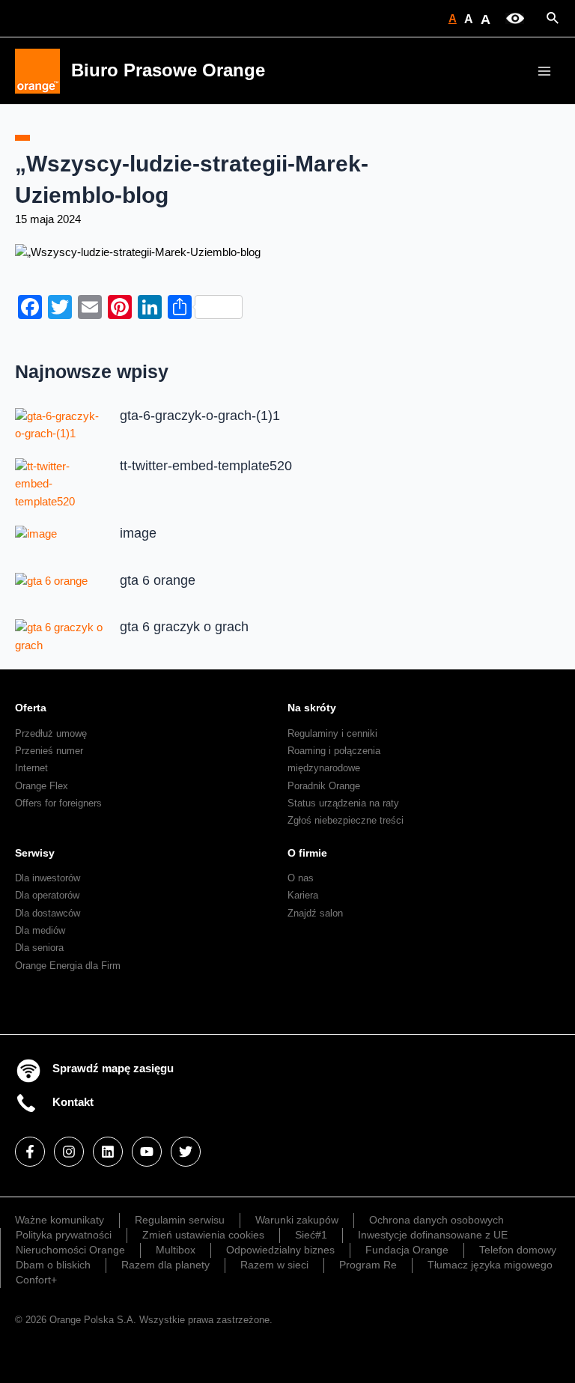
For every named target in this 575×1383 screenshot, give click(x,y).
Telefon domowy (517, 1250)
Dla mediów (40, 930)
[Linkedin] (108, 1152)
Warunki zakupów (296, 1220)
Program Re (368, 1265)
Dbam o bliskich (53, 1265)
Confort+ (36, 1280)
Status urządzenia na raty (343, 803)
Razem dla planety (165, 1265)
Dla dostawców (47, 913)
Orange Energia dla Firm (68, 965)
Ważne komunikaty (59, 1220)
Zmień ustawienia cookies (203, 1235)
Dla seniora (39, 947)
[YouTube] (147, 1152)
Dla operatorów (47, 895)
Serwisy (35, 853)
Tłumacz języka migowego (490, 1265)
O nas (301, 878)
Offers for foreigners (58, 803)
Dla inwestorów (47, 878)
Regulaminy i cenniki (332, 733)
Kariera (303, 895)
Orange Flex (41, 785)
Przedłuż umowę (51, 733)
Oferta (30, 708)
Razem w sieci (274, 1265)
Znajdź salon (315, 913)
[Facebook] (30, 1152)
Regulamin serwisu (180, 1220)
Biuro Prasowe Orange (168, 70)
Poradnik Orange (324, 785)
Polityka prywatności (64, 1235)
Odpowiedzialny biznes (280, 1250)
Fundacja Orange (406, 1250)
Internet (31, 767)
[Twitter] (186, 1152)
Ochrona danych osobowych (436, 1220)
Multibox (175, 1250)
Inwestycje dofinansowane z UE (433, 1235)
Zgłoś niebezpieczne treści (346, 820)
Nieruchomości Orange (70, 1250)
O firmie (307, 853)
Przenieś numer (49, 750)
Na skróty (312, 708)
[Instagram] (69, 1152)
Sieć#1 (311, 1235)
